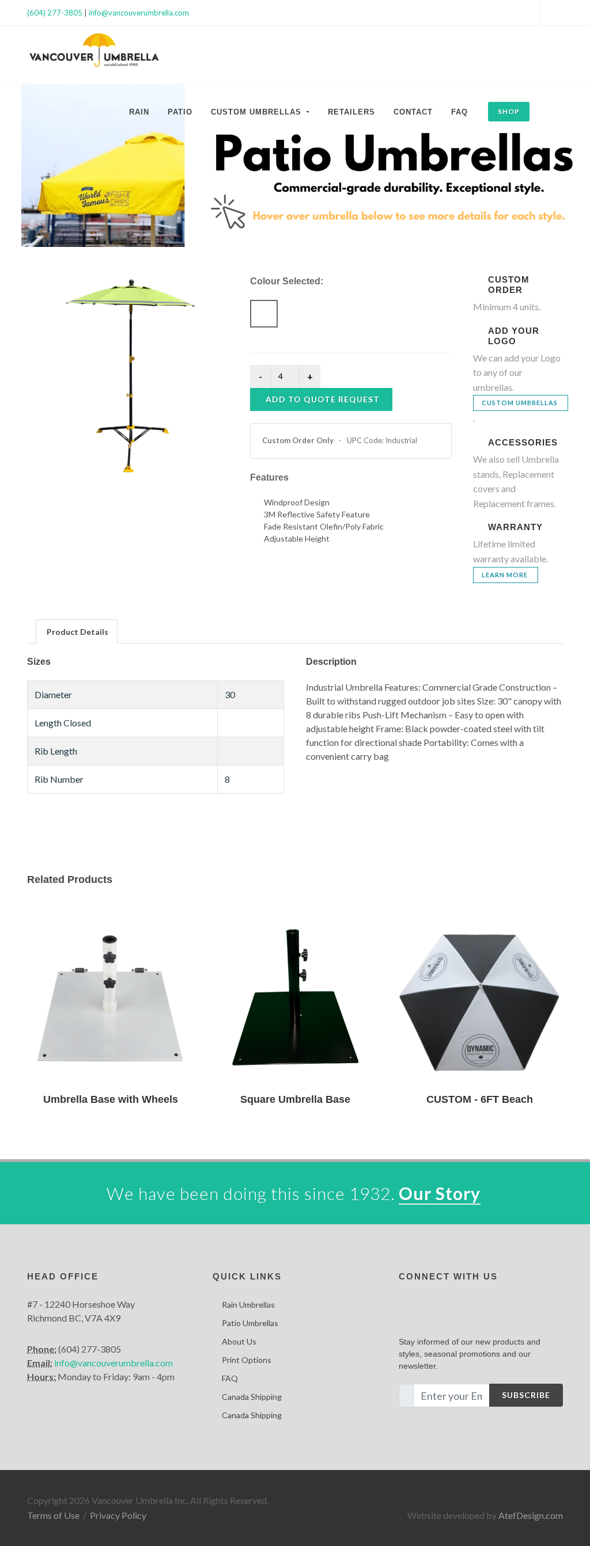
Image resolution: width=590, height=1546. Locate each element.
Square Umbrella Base (295, 1099)
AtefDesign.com (530, 1515)
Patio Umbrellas (250, 1323)
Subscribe (526, 1395)
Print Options (246, 1360)
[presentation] (76, 631)
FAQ (459, 112)
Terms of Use (53, 1515)
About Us (239, 1341)
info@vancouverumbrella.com (139, 12)
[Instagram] (551, 12)
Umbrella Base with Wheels (110, 1099)
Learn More (505, 574)
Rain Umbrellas (248, 1304)
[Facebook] (527, 12)
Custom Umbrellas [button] (257, 112)
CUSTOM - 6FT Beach (479, 1099)
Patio (180, 112)
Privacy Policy (118, 1515)
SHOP (509, 111)
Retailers (351, 112)
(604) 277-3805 (54, 12)
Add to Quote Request (323, 399)
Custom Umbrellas (520, 402)
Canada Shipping (252, 1397)
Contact (413, 112)
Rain (139, 112)
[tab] (77, 631)
